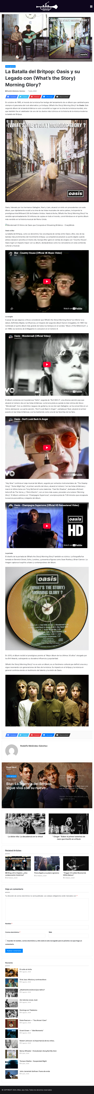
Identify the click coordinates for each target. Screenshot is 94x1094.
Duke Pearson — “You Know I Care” (33, 1020)
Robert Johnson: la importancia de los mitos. (37, 1041)
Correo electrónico (12, 932)
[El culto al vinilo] (11, 972)
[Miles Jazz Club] (47, 6)
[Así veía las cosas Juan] (11, 1003)
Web (50, 932)
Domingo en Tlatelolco (28, 1010)
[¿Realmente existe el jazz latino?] (11, 993)
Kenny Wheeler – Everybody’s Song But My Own (38, 1051)
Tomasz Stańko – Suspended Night (33, 1061)
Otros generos (10, 66)
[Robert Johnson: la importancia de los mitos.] (11, 1044)
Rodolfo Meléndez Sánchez (16, 91)
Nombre (8, 923)
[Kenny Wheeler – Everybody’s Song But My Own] (11, 1054)
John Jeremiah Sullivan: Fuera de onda (35, 1071)
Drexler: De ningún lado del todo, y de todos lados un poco (28, 786)
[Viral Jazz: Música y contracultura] (11, 982)
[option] (47, 785)
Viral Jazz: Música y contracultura (33, 979)
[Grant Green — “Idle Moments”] (11, 1033)
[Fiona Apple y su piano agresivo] (47, 863)
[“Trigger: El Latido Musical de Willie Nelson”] (76, 863)
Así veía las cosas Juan (29, 1000)
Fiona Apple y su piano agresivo (46, 873)
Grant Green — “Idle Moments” (32, 1030)
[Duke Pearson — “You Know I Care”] (11, 1023)
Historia (9, 776)
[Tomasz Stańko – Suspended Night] (11, 1064)
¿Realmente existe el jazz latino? (32, 990)
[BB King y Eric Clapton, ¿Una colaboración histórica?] (18, 863)
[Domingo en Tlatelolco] (11, 1013)
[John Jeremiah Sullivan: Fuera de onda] (11, 1074)
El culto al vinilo (26, 969)
